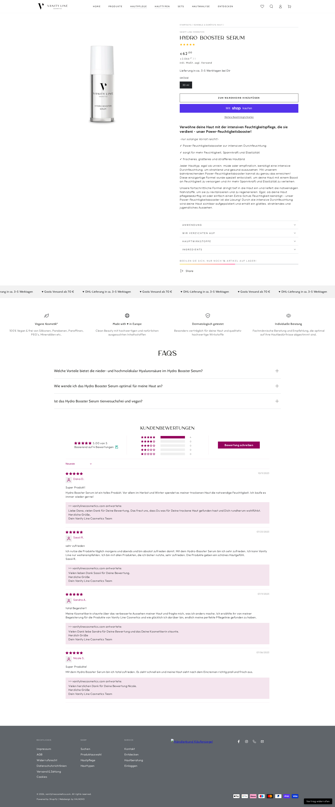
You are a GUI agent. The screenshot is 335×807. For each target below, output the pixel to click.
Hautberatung (133, 760)
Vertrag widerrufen (318, 801)
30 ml (186, 85)
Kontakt (129, 749)
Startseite (186, 25)
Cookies (42, 776)
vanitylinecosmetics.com (58, 794)
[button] (271, 6)
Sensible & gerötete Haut (208, 25)
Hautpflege (88, 760)
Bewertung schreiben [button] (239, 445)
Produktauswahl (91, 754)
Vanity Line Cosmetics (192, 32)
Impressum (44, 749)
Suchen (85, 749)
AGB (40, 754)
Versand (206, 62)
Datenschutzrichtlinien (52, 765)
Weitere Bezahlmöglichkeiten (239, 117)
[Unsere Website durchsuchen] (262, 6)
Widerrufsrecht (47, 760)
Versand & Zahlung (49, 771)
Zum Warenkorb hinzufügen (239, 97)
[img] (74, 473)
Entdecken (131, 754)
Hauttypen (88, 765)
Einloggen (130, 765)
